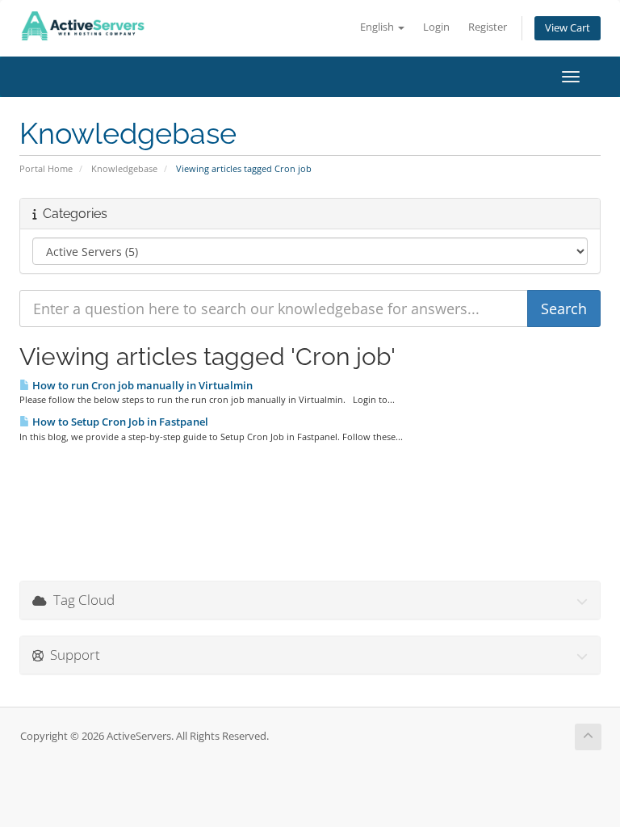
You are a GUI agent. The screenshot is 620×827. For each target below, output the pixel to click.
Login (436, 27)
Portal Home (46, 168)
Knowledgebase (124, 168)
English (378, 27)
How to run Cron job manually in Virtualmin (141, 385)
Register (487, 27)
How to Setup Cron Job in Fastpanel (119, 421)
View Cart (567, 28)
